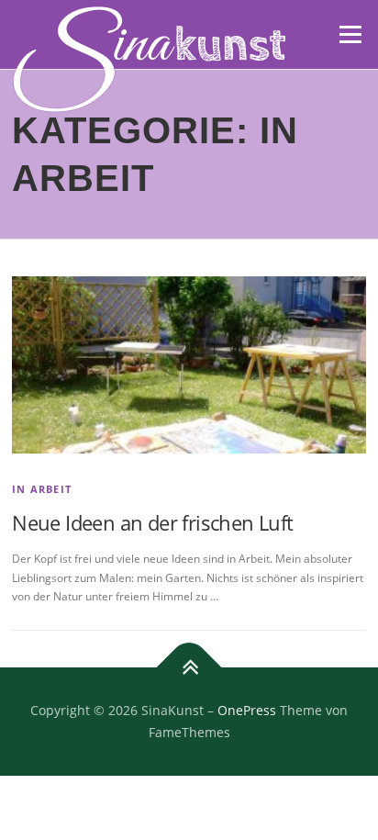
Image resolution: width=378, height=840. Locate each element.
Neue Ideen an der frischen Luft (152, 522)
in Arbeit (42, 489)
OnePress (246, 710)
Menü (348, 34)
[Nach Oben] (189, 667)
